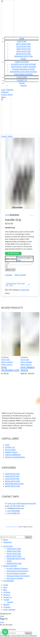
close (2, 616)
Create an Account (8, 629)
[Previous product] (30, 215)
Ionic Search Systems (15, 578)
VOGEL (23, 59)
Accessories (14, 215)
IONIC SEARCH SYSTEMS (23, 74)
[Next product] (34, 215)
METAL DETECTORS (23, 44)
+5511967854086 (13, 511)
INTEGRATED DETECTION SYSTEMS (23, 72)
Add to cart (10, 269)
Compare (6, 607)
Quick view (5, 360)
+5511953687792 (13, 513)
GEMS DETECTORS (23, 49)
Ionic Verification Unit (10, 368)
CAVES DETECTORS (23, 51)
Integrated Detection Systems (18, 576)
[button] (5, 632)
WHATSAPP (14, 253)
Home (7, 215)
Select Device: (11, 259)
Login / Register (9, 609)
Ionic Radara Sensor (28, 368)
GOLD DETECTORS (23, 46)
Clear (19, 260)
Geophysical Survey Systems (18, 571)
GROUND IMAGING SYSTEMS (23, 69)
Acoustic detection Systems (17, 568)
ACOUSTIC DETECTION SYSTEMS (23, 64)
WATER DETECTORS (23, 54)
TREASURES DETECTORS (23, 56)
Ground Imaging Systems (16, 573)
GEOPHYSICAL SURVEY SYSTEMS (23, 67)
